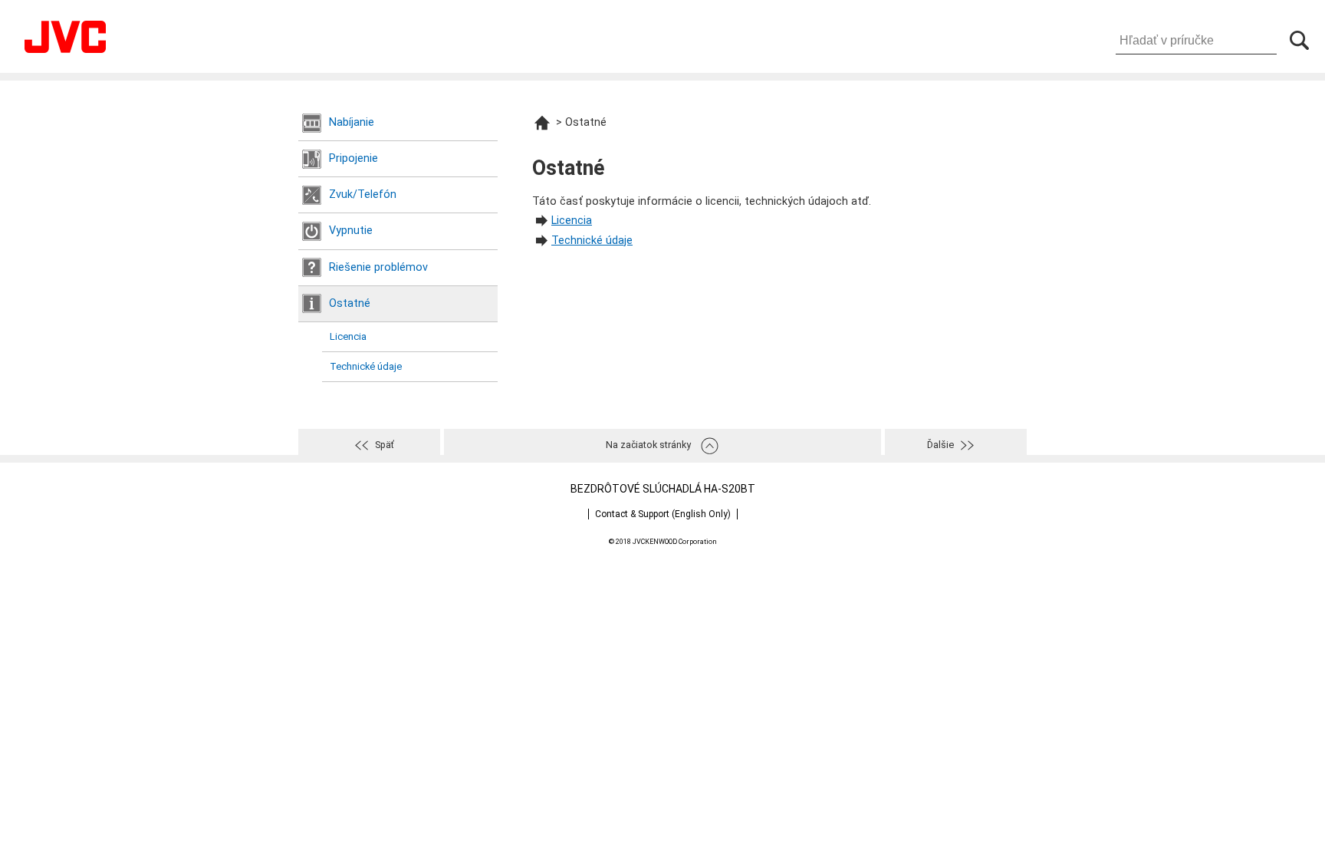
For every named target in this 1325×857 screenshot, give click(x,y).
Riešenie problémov (378, 267)
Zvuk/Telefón (362, 194)
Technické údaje (366, 366)
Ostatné (349, 303)
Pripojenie (353, 158)
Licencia (348, 336)
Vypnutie (351, 230)
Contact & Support (663, 514)
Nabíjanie (351, 122)
